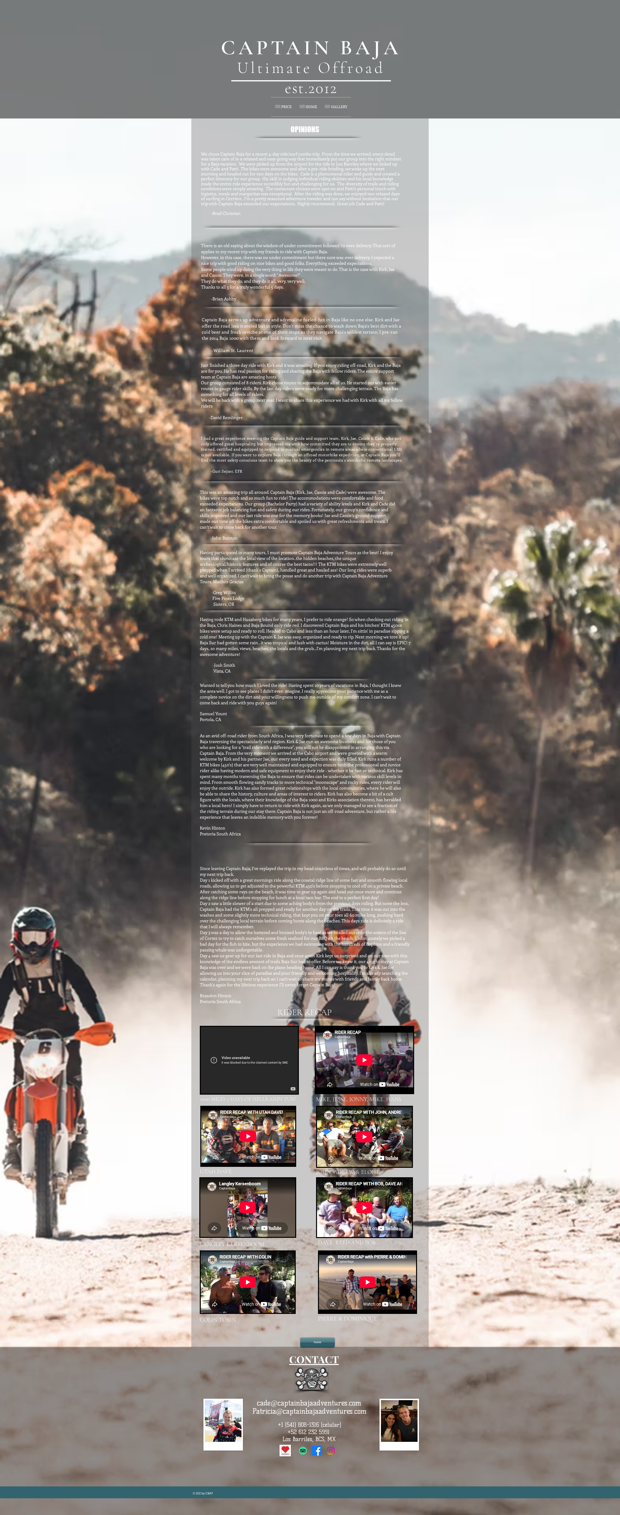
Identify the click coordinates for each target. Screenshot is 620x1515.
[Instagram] (331, 1451)
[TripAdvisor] (303, 1451)
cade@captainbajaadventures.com (309, 1402)
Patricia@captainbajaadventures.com (309, 1411)
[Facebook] (317, 1451)
